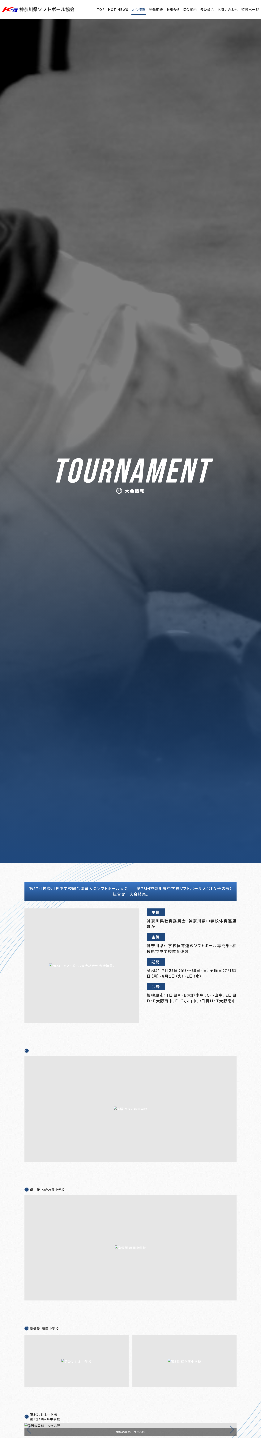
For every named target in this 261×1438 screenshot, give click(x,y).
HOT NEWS (118, 9)
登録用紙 (156, 9)
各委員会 (207, 9)
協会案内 (190, 9)
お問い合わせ (227, 9)
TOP (101, 9)
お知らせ (173, 9)
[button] (232, 1429)
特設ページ (250, 9)
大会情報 (138, 9)
